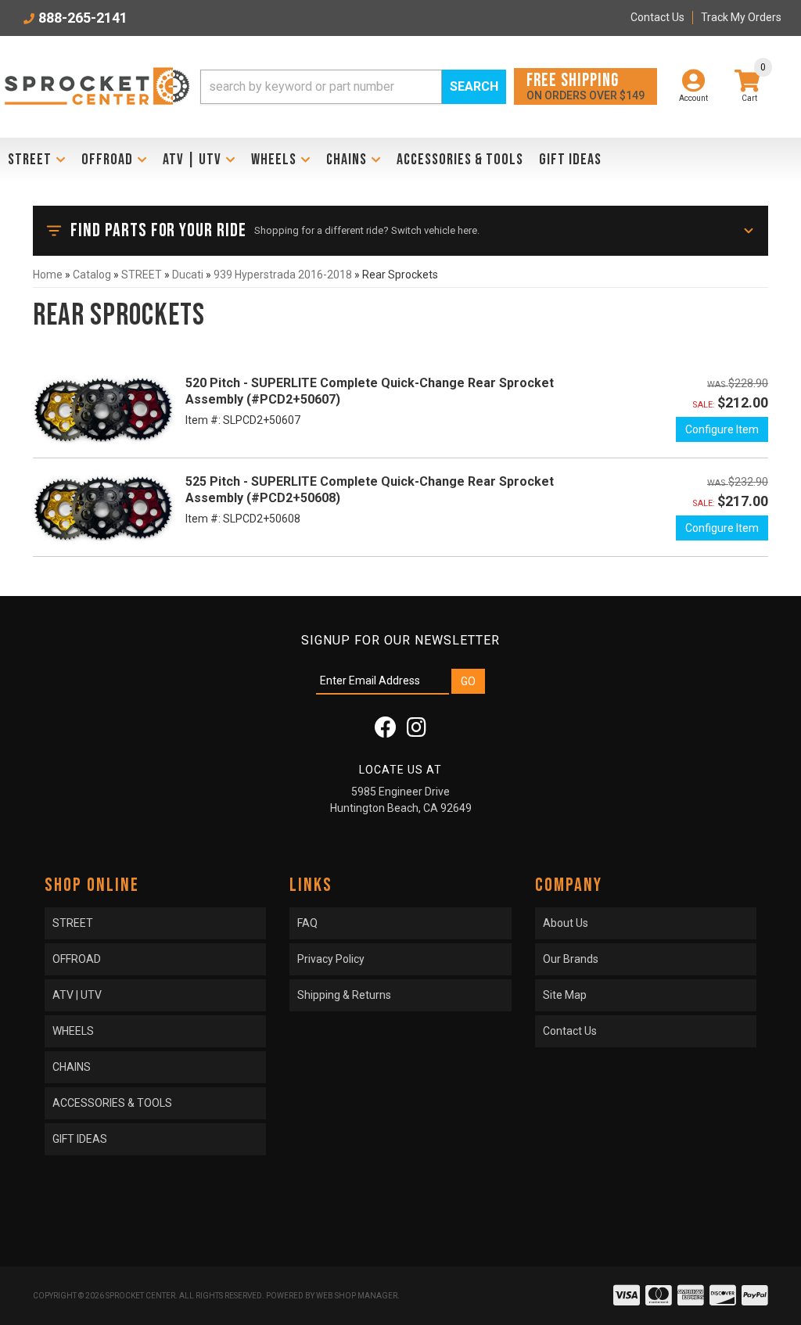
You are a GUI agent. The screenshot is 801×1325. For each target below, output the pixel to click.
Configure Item (722, 429)
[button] (353, 87)
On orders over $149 (585, 86)
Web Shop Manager (356, 1295)
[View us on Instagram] (416, 731)
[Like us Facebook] (386, 731)
